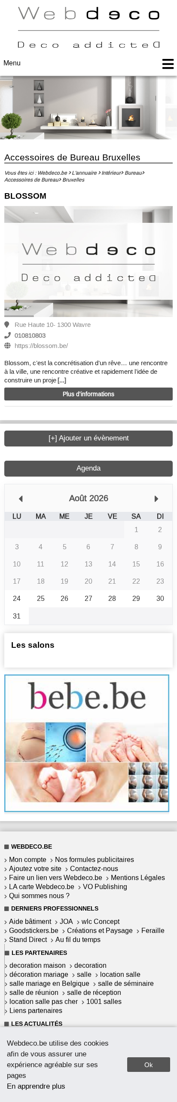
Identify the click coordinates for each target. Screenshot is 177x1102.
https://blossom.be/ (41, 346)
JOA (66, 921)
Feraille (153, 930)
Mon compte (27, 859)
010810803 (30, 335)
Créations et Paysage (100, 930)
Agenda (88, 468)
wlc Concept (100, 921)
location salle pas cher (43, 1001)
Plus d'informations (88, 394)
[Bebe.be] (86, 809)
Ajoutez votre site (35, 868)
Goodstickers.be (33, 930)
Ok (148, 1064)
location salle (120, 974)
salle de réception (94, 992)
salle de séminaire (126, 983)
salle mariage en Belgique (49, 983)
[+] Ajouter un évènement (89, 438)
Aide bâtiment (30, 921)
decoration (90, 965)
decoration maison (37, 965)
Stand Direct (28, 939)
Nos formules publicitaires (94, 859)
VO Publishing (105, 886)
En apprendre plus (36, 1086)
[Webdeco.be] (88, 45)
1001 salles (104, 1001)
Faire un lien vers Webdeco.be (55, 877)
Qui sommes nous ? (39, 895)
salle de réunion (33, 992)
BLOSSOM (25, 195)
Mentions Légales (138, 877)
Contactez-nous (94, 868)
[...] (62, 380)
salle (84, 974)
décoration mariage (38, 974)
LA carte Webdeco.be (41, 886)
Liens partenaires (35, 1010)
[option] (88, 262)
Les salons (33, 645)
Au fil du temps (78, 939)
